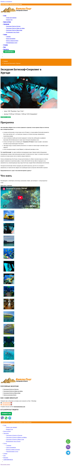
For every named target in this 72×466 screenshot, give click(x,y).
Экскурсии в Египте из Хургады (13, 26)
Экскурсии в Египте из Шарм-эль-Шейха (15, 28)
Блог (4, 47)
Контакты (6, 49)
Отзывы (5, 45)
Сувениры (8, 36)
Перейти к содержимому (6, 1)
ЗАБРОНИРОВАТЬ (9, 51)
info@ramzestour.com (16, 4)
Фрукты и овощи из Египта (12, 40)
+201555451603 (6, 404)
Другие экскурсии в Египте (9, 395)
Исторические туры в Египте (12, 32)
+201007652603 (5, 4)
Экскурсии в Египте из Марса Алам (14, 30)
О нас (4, 15)
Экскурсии (6, 24)
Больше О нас (9, 19)
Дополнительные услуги (11, 42)
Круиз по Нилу (7, 22)
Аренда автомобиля (10, 38)
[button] (6, 117)
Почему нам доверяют (11, 17)
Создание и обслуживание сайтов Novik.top (21, 422)
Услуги (5, 34)
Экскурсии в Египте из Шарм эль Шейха (13, 391)
